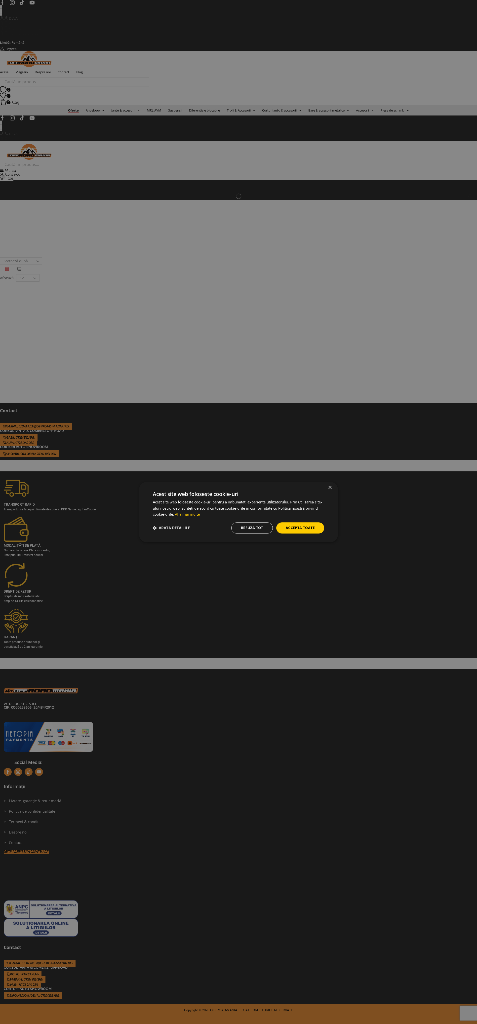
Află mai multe (187, 514)
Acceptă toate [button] (300, 527)
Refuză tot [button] (252, 527)
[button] (171, 528)
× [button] (330, 488)
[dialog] (238, 512)
